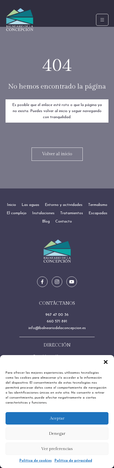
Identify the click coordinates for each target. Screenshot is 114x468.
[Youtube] (71, 281)
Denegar (57, 433)
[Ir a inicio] (57, 251)
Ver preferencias (57, 448)
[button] (105, 362)
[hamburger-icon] (102, 20)
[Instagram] (57, 281)
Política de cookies (35, 460)
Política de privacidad (73, 460)
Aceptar (57, 418)
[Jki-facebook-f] (42, 281)
